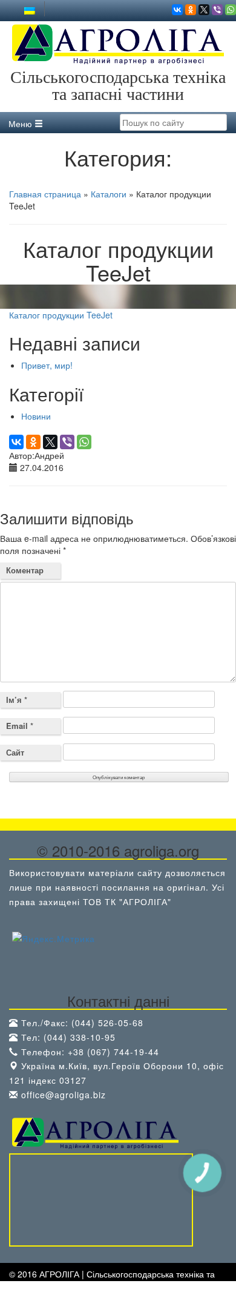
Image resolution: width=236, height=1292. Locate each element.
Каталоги (108, 194)
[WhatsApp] (230, 9)
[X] (203, 9)
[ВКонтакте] (177, 9)
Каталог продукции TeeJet (61, 315)
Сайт (15, 752)
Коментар (25, 570)
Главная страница (45, 194)
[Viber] (217, 9)
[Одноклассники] (190, 9)
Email (19, 725)
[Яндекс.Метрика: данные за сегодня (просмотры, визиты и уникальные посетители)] (53, 939)
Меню (21, 123)
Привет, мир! (47, 365)
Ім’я (16, 699)
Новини (36, 416)
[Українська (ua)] (29, 10)
